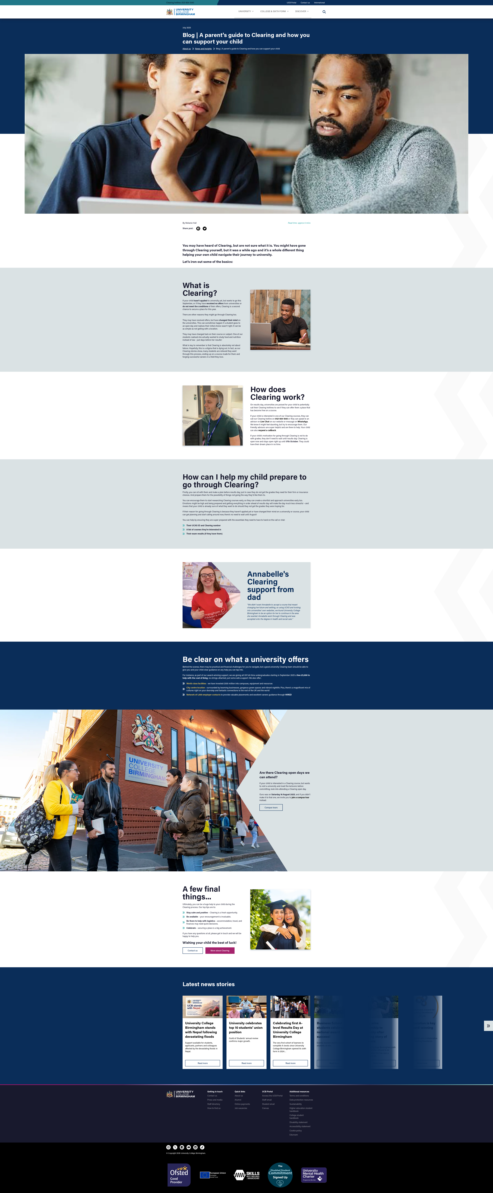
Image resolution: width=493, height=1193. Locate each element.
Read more (203, 1063)
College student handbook (297, 1116)
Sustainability (296, 1104)
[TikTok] (202, 1147)
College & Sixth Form (273, 11)
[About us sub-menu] (308, 11)
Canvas (265, 1108)
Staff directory (213, 1104)
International (319, 2)
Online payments (242, 1104)
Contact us (305, 2)
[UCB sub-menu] (253, 11)
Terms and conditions (299, 1095)
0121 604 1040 (281, 418)
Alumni (238, 1099)
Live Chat (264, 421)
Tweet (205, 228)
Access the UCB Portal (272, 1095)
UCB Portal (291, 2)
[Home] (180, 12)
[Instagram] (168, 1147)
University (244, 11)
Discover (300, 11)
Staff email (267, 1099)
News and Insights (203, 48)
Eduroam (294, 1134)
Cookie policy (296, 1130)
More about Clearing (220, 950)
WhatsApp (303, 421)
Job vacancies (241, 1108)
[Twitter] (175, 1147)
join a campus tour (300, 797)
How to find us (214, 1108)
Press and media (214, 1099)
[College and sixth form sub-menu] (288, 11)
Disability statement (298, 1122)
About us (187, 48)
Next (488, 1026)
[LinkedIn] (195, 1147)
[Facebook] (182, 1147)
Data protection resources (301, 1099)
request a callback (267, 430)
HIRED (288, 694)
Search (324, 12)
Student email (268, 1104)
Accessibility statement (300, 1126)
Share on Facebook (198, 228)
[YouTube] (189, 1147)
